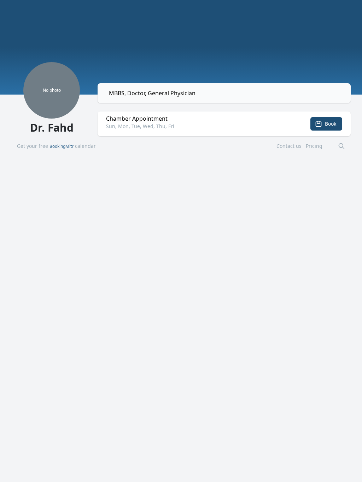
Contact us (289, 146)
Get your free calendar (56, 146)
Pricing (314, 146)
